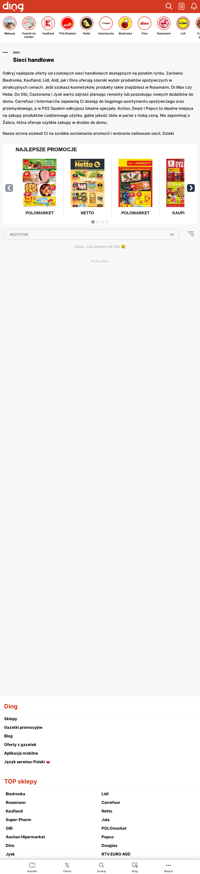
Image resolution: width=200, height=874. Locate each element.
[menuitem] (32, 867)
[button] (169, 6)
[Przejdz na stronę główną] (13, 7)
